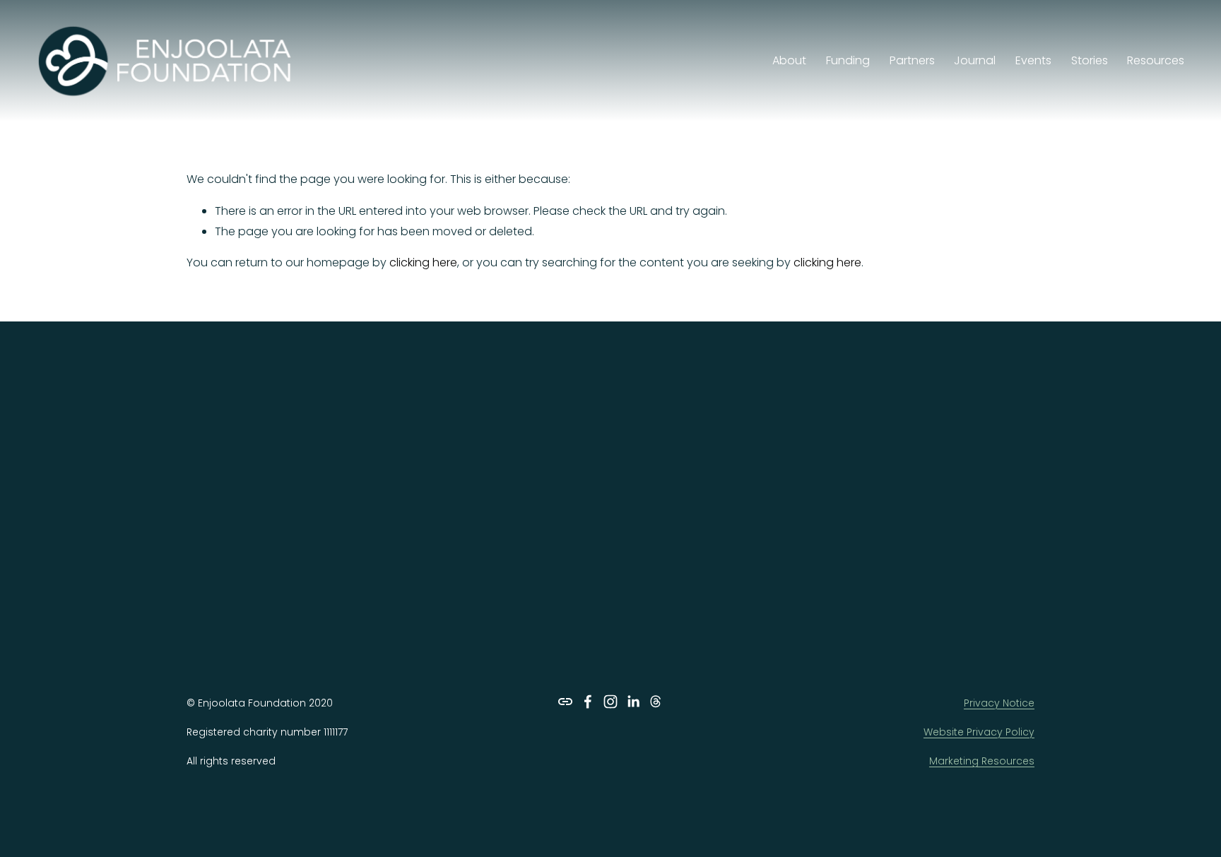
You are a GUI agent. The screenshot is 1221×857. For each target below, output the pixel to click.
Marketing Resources (981, 761)
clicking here (423, 262)
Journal (975, 60)
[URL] (565, 702)
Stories (1089, 60)
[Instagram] (610, 702)
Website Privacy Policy (979, 732)
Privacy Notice (999, 703)
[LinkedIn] (633, 702)
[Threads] (656, 702)
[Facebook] (588, 702)
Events (1033, 60)
